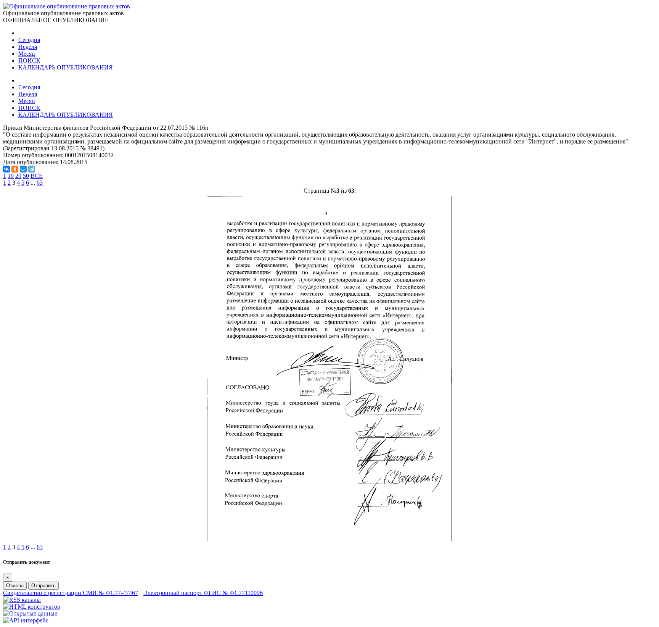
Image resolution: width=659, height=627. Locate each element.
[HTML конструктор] (31, 606)
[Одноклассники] (14, 169)
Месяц (26, 53)
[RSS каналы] (22, 599)
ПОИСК (29, 60)
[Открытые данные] (30, 613)
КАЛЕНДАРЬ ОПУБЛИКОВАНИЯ (65, 67)
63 (40, 182)
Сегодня (29, 40)
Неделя (27, 47)
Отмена (15, 585)
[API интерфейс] (25, 620)
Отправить (43, 585)
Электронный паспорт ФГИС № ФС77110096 (203, 593)
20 (18, 175)
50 (26, 175)
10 (11, 175)
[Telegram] (31, 169)
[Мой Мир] (23, 169)
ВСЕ (37, 175)
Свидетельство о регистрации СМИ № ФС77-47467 (70, 593)
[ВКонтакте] (6, 169)
